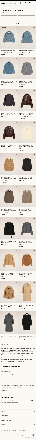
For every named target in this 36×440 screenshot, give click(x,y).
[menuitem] (9, 3)
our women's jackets (17, 359)
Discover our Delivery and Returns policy (11, 405)
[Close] (34, 0)
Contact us (4, 390)
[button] (24, 435)
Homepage (4, 344)
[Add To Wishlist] (16, 28)
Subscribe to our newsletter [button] (8, 374)
